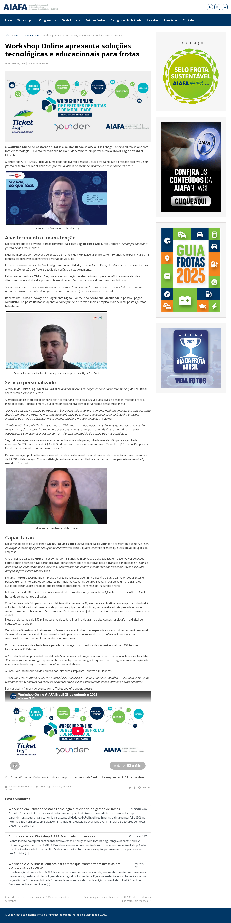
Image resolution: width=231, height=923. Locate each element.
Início (7, 35)
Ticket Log (45, 786)
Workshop (56, 786)
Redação (43, 63)
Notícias (18, 35)
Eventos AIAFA (32, 35)
